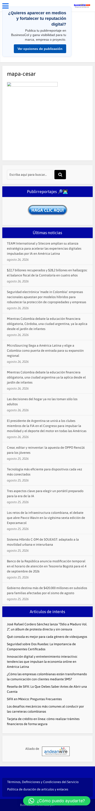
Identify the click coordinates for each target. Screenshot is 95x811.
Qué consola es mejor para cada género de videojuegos (47, 637)
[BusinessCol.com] (82, 5)
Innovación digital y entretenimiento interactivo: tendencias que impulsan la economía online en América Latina (42, 662)
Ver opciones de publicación (40, 49)
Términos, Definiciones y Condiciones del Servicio (43, 782)
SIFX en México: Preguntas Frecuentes (34, 699)
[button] (56, 800)
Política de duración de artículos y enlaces (37, 789)
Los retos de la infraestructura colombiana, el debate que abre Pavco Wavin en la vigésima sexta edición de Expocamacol (46, 518)
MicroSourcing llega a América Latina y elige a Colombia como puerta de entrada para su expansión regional (45, 350)
